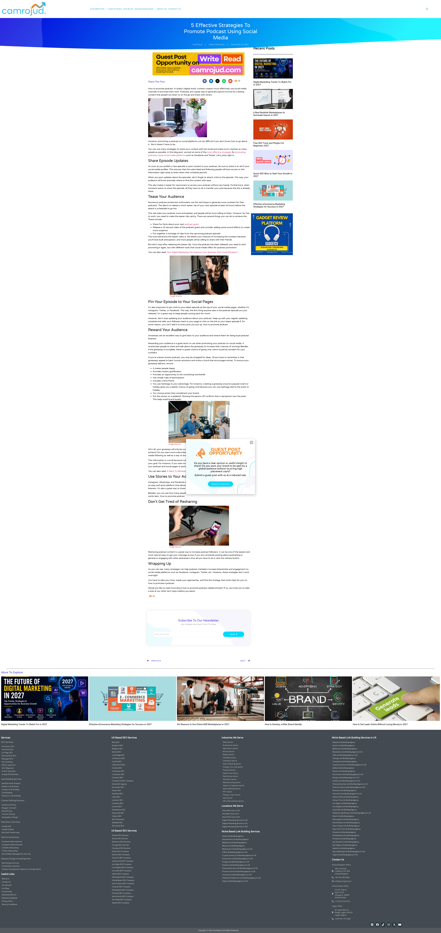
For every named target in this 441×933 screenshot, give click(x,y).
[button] (251, 442)
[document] (220, 466)
